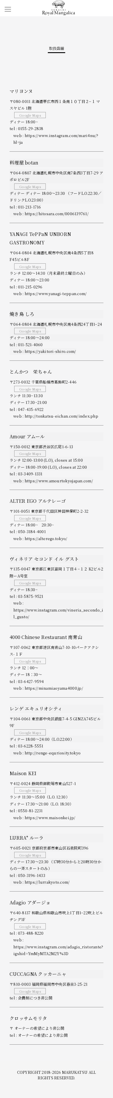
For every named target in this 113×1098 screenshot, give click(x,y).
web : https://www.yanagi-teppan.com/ (50, 293)
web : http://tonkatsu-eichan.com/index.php (55, 416)
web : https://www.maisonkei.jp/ (44, 817)
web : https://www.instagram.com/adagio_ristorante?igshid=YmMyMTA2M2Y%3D (58, 946)
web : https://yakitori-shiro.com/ (44, 351)
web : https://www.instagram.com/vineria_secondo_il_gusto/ (58, 609)
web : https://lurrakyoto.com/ (41, 882)
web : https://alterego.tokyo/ (40, 538)
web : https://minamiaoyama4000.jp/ (48, 688)
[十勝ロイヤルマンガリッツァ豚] (58, 7)
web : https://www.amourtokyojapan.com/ (53, 481)
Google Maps (30, 115)
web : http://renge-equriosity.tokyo (47, 753)
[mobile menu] (8, 9)
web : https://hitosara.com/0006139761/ (51, 213)
